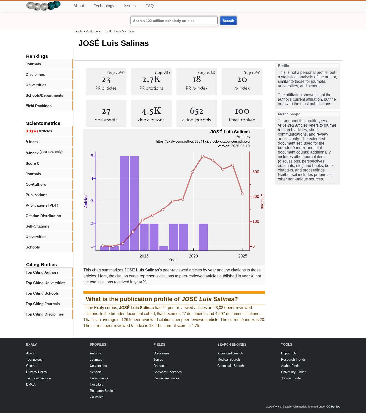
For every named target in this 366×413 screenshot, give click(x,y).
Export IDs (289, 353)
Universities (36, 85)
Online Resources (166, 378)
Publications (36, 195)
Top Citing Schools (42, 293)
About (78, 6)
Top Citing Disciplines (45, 314)
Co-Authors (36, 184)
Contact (31, 366)
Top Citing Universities (45, 283)
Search (228, 21)
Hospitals (96, 384)
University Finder (293, 372)
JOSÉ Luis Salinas (119, 31)
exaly (78, 31)
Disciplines (35, 74)
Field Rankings (39, 106)
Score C (33, 163)
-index (32, 142)
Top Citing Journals (43, 304)
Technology (104, 6)
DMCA (31, 384)
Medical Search (228, 359)
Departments (99, 378)
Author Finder (291, 366)
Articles (39, 131)
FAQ (150, 6)
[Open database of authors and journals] (43, 3)
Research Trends (293, 359)
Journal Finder (291, 378)
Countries (97, 397)
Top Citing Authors (42, 272)
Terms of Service (38, 378)
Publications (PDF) (42, 205)
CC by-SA (332, 406)
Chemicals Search (230, 366)
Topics (158, 359)
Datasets (160, 366)
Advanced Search (230, 353)
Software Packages (168, 372)
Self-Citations (37, 226)
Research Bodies (102, 391)
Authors (93, 31)
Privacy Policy (36, 372)
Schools (33, 247)
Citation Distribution (43, 216)
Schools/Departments (44, 95)
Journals (33, 64)
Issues (130, 6)
